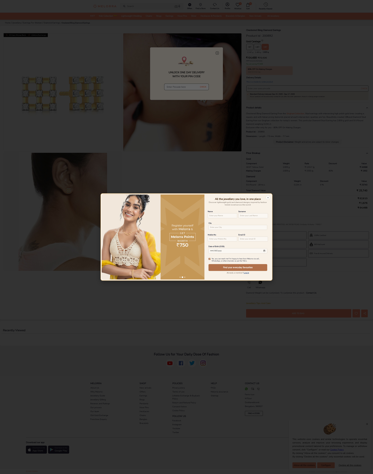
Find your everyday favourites (238, 267)
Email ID (241, 235)
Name (210, 211)
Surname (242, 211)
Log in (246, 273)
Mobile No (212, 235)
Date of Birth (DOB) (217, 246)
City (210, 223)
